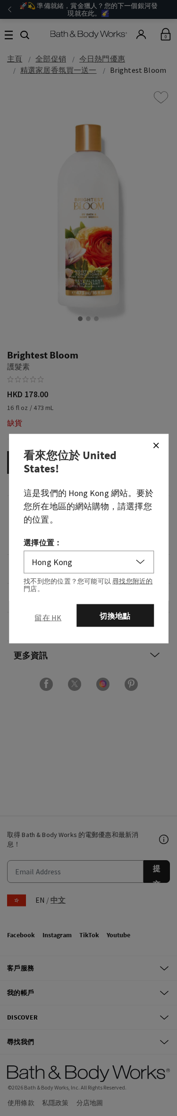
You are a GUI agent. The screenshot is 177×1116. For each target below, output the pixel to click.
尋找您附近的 (132, 580)
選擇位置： (43, 542)
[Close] (155, 445)
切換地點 (115, 615)
